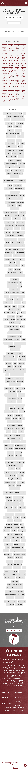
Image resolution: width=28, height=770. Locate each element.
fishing (20, 286)
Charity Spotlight (14, 192)
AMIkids (10, 126)
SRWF (22, 504)
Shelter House (21, 482)
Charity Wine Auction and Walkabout (14, 195)
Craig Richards (8, 229)
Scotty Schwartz (20, 462)
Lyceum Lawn (9, 378)
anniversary (19, 130)
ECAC (18, 262)
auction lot (20, 136)
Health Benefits (8, 339)
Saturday (21, 458)
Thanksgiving (21, 531)
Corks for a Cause (9, 222)
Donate (14, 639)
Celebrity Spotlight (18, 173)
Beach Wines (11, 140)
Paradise (21, 432)
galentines (7, 306)
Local (7, 375)
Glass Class (11, 309)
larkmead (10, 366)
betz (17, 143)
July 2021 (4, 60)
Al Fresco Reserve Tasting (17, 120)
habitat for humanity (14, 323)
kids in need (8, 363)
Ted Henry (16, 527)
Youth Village (19, 604)
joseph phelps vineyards (10, 360)
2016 (20, 113)
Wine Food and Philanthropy (14, 584)
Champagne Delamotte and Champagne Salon (14, 181)
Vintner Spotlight (15, 547)
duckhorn (7, 259)
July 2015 (10, 86)
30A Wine (8, 116)
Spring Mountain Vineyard (12, 504)
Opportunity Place (19, 428)
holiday (23, 339)
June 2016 (17, 77)
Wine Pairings (9, 591)
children (19, 205)
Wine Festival (14, 581)
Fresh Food (10, 299)
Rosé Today (10, 455)
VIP (23, 547)
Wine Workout (19, 598)
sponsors (9, 500)
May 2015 (23, 86)
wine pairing (19, 588)
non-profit (22, 412)
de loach (8, 242)
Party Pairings (8, 435)
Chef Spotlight (11, 205)
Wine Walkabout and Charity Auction (14, 594)
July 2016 (10, 77)
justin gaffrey (21, 360)
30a (24, 113)
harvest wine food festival (14, 333)
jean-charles (22, 356)
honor (18, 346)
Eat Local (12, 262)
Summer (10, 510)
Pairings (15, 432)
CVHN (22, 229)
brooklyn (21, 157)
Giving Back (21, 306)
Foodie (22, 292)
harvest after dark (14, 329)
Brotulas (10, 160)
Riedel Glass (11, 452)
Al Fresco (7, 120)
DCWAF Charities (10, 235)
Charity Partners (9, 188)
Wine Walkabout (19, 591)
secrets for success (11, 475)
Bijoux (22, 143)
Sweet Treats (17, 521)
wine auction (14, 571)
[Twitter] (16, 651)
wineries (14, 601)
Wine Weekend (10, 598)
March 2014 (11, 96)
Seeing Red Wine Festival (14, 479)
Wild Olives (9, 561)
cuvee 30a (16, 229)
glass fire (18, 309)
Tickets (23, 537)
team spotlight (8, 527)
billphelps (9, 147)
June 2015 (17, 86)
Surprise (10, 521)
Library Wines (18, 366)
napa (7, 408)
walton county (7, 554)
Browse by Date (14, 20)
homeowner (12, 346)
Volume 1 (6, 551)
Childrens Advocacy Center (11, 212)
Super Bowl (16, 517)
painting (8, 432)
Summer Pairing (9, 514)
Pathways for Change (19, 435)
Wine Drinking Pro (9, 578)
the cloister (7, 537)
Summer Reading (19, 514)
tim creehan (7, 541)
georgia (14, 306)
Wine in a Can (10, 588)
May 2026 (4, 44)
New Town (21, 408)
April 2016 (4, 80)
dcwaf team (21, 239)
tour (13, 541)
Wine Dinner (22, 574)
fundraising (17, 303)
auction (14, 136)
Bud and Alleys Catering (11, 163)
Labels (15, 363)
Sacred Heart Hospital (11, 458)
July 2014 (23, 93)
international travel (9, 356)
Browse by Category (14, 17)
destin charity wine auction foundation (14, 245)
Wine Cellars (7, 574)
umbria (16, 544)
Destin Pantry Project (18, 249)
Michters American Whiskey (15, 398)
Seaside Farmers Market (11, 472)
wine (24, 567)
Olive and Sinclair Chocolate (15, 422)
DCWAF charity (20, 235)
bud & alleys (18, 160)
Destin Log (8, 249)
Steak (15, 507)
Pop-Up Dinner (15, 442)
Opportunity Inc (9, 428)
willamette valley (18, 561)
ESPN (23, 266)
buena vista (22, 163)
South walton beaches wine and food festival (14, 493)
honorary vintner (14, 349)
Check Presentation (12, 199)
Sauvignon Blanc (9, 462)
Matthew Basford (20, 388)
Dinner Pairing (20, 252)
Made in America (19, 378)
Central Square (14, 177)
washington (10, 557)
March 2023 (5, 54)
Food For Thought (14, 289)
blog (15, 147)
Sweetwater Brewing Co (12, 524)
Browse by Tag (14, 22)
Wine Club (14, 574)
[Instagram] (12, 651)
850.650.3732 (18, 692)
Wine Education (20, 578)
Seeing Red (20, 475)
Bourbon (8, 153)
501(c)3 (14, 626)
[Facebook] (7, 651)
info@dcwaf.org (19, 697)
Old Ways (15, 418)
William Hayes (7, 567)
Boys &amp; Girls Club (18, 153)
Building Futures (9, 167)
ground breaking (21, 319)
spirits (15, 497)
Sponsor (21, 497)
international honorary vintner (14, 353)
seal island (11, 469)
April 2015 (4, 90)
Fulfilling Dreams (8, 303)
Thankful (14, 531)
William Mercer (17, 567)
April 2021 (17, 60)
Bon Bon (21, 150)
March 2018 (5, 67)
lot (22, 375)
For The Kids (14, 296)
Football (6, 296)
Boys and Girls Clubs (11, 157)
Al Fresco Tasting (10, 123)
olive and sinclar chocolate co (14, 425)
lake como (21, 363)
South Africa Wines (15, 489)
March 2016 (11, 80)
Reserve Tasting (8, 448)
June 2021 (10, 60)
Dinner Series (8, 256)
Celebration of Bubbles (17, 170)
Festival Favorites (9, 276)
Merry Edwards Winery (11, 395)
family (20, 272)
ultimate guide (8, 544)
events (11, 269)
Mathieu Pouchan (9, 388)
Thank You (7, 531)
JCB (16, 356)
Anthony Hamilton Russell (13, 133)
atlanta (8, 136)
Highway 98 (17, 339)
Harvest (22, 326)
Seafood (20, 465)
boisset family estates (11, 150)
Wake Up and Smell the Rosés (18, 551)
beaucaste (19, 140)
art (22, 133)
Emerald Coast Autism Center (12, 266)
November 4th (18, 415)
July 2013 (10, 100)
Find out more (15, 768)
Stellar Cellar (21, 507)
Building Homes (20, 167)
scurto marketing (11, 465)
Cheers (20, 199)
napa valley (13, 408)
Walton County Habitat (19, 554)
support (23, 517)
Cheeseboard (20, 202)
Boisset (20, 147)
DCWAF (23, 232)
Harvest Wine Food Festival (15, 336)
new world (7, 412)
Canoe (7, 170)
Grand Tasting (11, 316)
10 (4, 113)
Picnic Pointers (11, 438)
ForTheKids (22, 296)
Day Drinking (15, 232)
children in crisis (15, 209)
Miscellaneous (11, 401)
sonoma (19, 485)
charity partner (17, 185)
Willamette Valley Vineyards (15, 564)
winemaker (7, 601)
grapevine (19, 316)
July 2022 (10, 57)
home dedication (8, 343)
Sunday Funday (8, 517)
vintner (7, 547)
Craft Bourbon (9, 225)
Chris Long (22, 212)
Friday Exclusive (18, 299)
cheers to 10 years (10, 202)
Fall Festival (17, 269)
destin (13, 242)
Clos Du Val (8, 215)
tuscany (24, 541)
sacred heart (18, 455)
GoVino (23, 313)
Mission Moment (9, 405)
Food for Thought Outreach (12, 292)
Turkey (18, 541)
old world (21, 418)
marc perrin (20, 381)
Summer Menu (18, 510)
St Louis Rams (8, 507)
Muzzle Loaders (20, 405)
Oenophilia (8, 418)
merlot (19, 391)
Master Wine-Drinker (14, 385)
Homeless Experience (19, 343)
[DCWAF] (3, 3)
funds (23, 303)
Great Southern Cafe (9, 319)
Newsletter (14, 412)
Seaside (18, 469)
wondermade (21, 601)
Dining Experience (10, 252)
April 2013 (17, 100)
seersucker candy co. (10, 482)
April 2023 (23, 50)
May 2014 (4, 96)
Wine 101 (6, 571)
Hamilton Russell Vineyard (11, 326)
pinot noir (19, 438)
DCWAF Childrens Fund (11, 239)
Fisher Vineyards (12, 286)
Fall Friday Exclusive (12, 272)
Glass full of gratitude (9, 313)
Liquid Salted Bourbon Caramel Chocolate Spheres (14, 370)
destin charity (20, 242)
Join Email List (14, 630)
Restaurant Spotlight (19, 448)
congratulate (7, 219)
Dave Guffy (7, 232)
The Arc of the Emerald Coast (14, 534)
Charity (10, 185)
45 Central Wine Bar (18, 116)
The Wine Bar (15, 537)
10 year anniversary (12, 113)
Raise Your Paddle (8, 445)
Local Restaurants (15, 375)
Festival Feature (20, 276)
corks (24, 219)
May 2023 (16, 50)
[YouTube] (20, 651)
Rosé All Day (19, 452)
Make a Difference (10, 381)
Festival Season (15, 279)
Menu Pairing (11, 391)
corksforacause (20, 222)
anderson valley (18, 126)
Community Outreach (18, 215)
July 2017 (16, 70)
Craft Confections (19, 225)
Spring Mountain (18, 500)
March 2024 (23, 44)
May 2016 (23, 77)
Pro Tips (23, 442)
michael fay (21, 395)
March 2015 (11, 90)
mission (19, 401)
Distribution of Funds (19, 256)
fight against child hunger (14, 282)
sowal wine (9, 497)
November (10, 415)
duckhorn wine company (18, 259)
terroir (23, 527)
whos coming (18, 557)
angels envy (11, 130)
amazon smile (20, 123)
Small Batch (12, 485)
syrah (21, 524)
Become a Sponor (9, 143)
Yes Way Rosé (10, 604)
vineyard (22, 544)
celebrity (9, 173)
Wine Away (22, 571)
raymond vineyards (20, 445)
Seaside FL (21, 472)
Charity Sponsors (19, 188)
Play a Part (6, 442)
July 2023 (10, 50)
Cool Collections (17, 219)
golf (18, 313)
